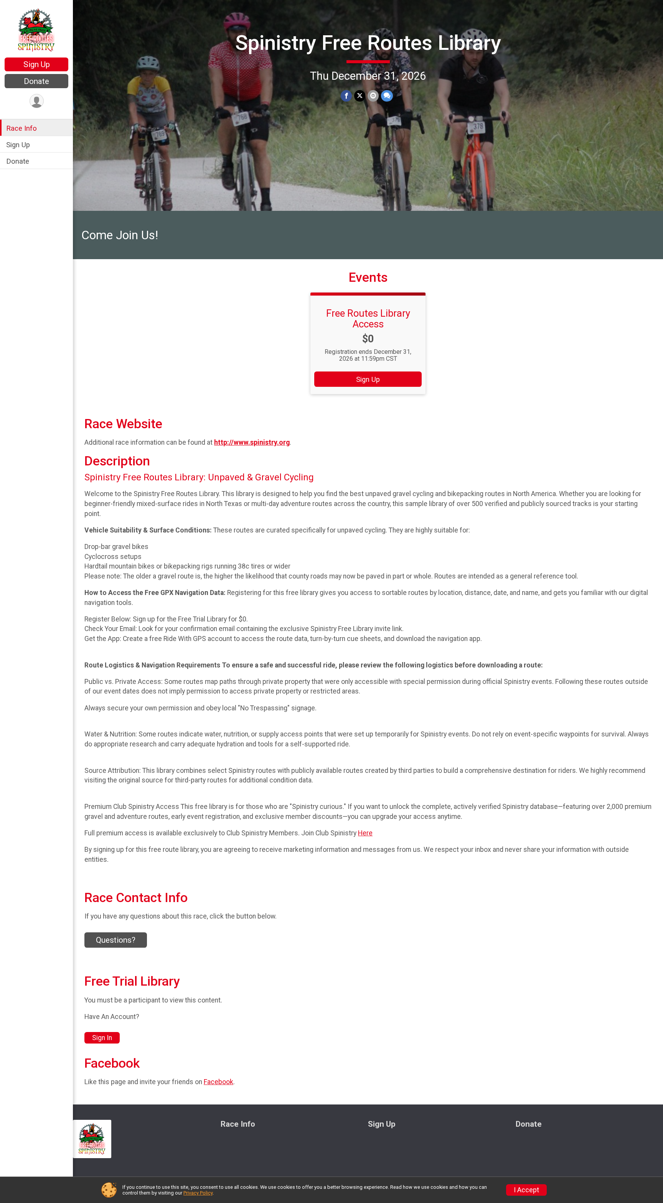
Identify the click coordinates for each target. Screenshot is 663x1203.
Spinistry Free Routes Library (368, 43)
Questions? (115, 940)
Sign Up (36, 64)
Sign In (102, 1038)
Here (365, 833)
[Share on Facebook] (346, 95)
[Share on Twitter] (359, 95)
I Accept (526, 1190)
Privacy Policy (198, 1193)
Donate (36, 81)
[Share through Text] (387, 95)
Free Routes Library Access (368, 318)
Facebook (218, 1082)
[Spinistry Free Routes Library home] (36, 29)
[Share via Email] (373, 95)
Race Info (21, 128)
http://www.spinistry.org (252, 442)
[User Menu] (37, 101)
